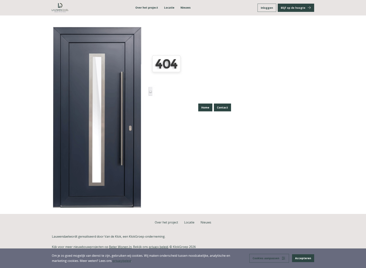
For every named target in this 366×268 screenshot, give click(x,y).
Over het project (146, 7)
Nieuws (186, 7)
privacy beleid (158, 247)
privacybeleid (121, 261)
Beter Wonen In (120, 247)
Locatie (169, 7)
